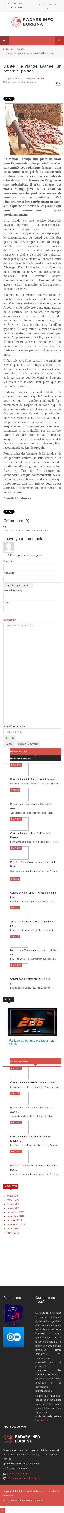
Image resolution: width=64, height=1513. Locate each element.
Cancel (9, 744)
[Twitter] (50, 4)
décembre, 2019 (16, 1212)
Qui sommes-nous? (11, 3)
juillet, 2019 (13, 1232)
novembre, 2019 (15, 1216)
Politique (16, 765)
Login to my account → (18, 585)
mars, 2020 (13, 1200)
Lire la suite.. (42, 1420)
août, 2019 (12, 1228)
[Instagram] (47, 9)
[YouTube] (55, 4)
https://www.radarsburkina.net (24, 1478)
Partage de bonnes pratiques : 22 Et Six (32, 1042)
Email (6, 602)
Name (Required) (12, 590)
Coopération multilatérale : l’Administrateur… (34, 779)
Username (9, 561)
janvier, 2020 (13, 1208)
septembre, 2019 (16, 1224)
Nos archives (23, 3)
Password (9, 572)
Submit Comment (28, 744)
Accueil (10, 49)
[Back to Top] (2, 1510)
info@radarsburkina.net (20, 1473)
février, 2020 (13, 1204)
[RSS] (39, 4)
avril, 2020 (12, 1195)
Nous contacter (16, 8)
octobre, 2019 (14, 1220)
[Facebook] (44, 4)
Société (21, 49)
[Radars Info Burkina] (32, 22)
